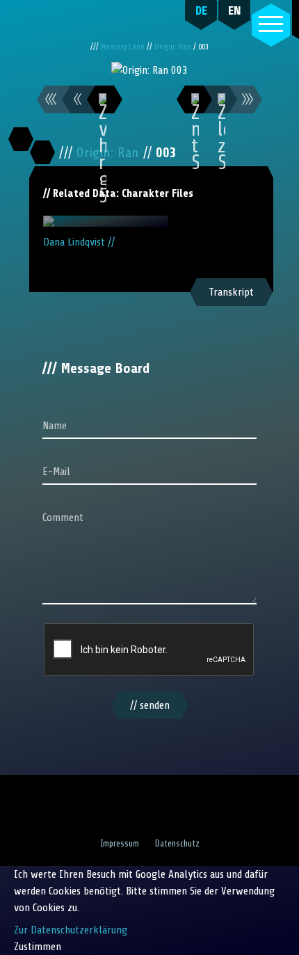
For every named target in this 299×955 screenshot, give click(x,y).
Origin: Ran (173, 46)
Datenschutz (177, 844)
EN (234, 10)
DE (201, 10)
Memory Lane (124, 46)
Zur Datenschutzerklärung (70, 930)
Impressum (119, 844)
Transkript (231, 292)
